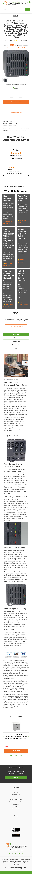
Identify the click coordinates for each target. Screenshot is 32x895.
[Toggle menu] (2, 3)
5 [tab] (21, 755)
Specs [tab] (16, 337)
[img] (16, 153)
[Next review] (28, 176)
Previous (3, 736)
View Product (16, 750)
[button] (16, 822)
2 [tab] (13, 755)
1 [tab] (11, 755)
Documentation (16, 344)
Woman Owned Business (16, 799)
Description (16, 334)
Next (28, 736)
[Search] (27, 9)
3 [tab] (16, 755)
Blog (16, 797)
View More (5, 130)
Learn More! (21, 47)
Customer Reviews (16, 808)
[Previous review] (4, 176)
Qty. (16, 92)
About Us (16, 792)
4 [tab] (18, 755)
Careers (16, 806)
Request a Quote (16, 107)
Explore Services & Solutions (21, 260)
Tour (16, 348)
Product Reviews (15, 341)
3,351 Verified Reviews (16, 155)
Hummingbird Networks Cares (16, 801)
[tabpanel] (16, 737)
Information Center (16, 794)
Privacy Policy (10, 862)
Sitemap (24, 861)
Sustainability (16, 804)
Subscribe (16, 777)
